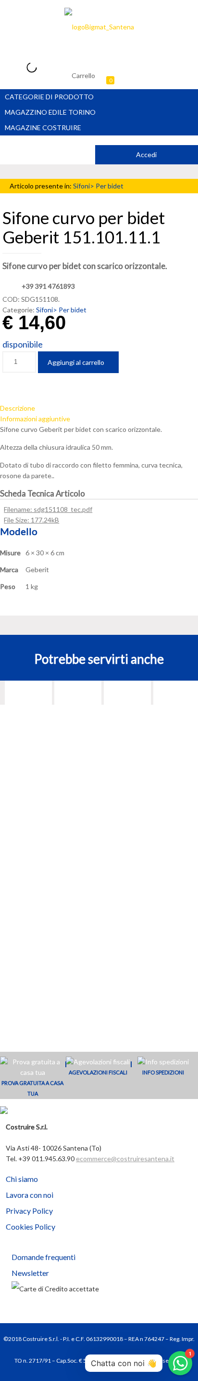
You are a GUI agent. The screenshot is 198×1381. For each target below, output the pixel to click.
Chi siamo (22, 1178)
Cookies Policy (30, 1226)
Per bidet (110, 186)
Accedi (146, 154)
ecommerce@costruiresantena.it (125, 1158)
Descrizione (17, 408)
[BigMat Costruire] (99, 26)
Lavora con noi (29, 1194)
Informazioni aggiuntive (35, 419)
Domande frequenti (43, 1256)
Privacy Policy (29, 1210)
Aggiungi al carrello (76, 362)
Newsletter (30, 1272)
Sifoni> (84, 186)
